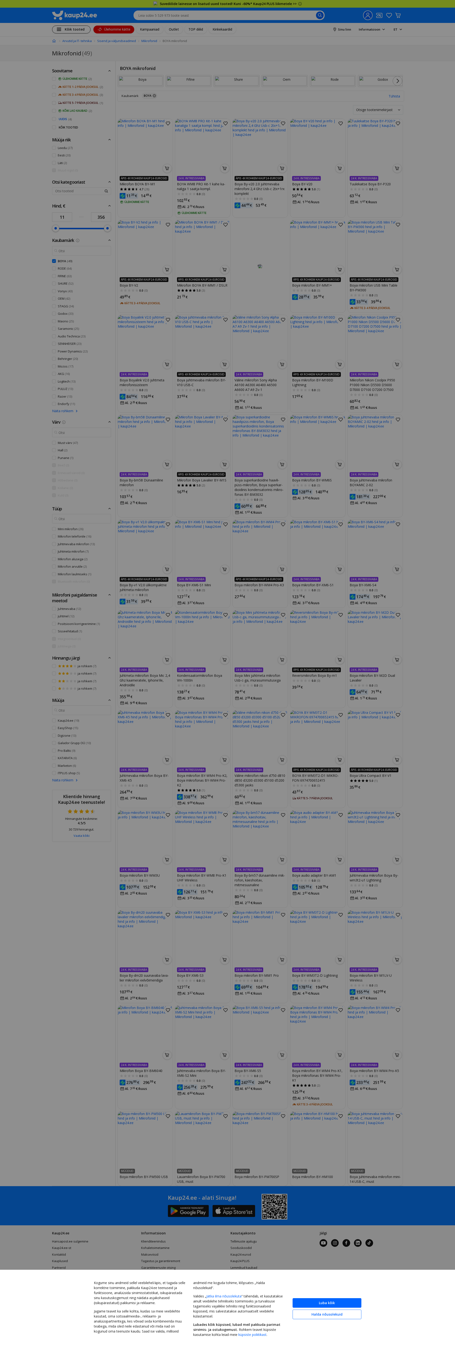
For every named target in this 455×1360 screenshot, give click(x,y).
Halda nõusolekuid (327, 1314)
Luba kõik (327, 1303)
